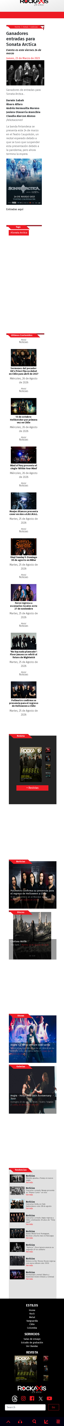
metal (25, 27)
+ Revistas (32, 787)
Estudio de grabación (32, 1342)
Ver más (29, 1182)
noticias (34, 27)
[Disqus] (25, 284)
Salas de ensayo (32, 1339)
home (17, 27)
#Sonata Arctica (19, 232)
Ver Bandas (32, 1346)
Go (53, 1407)
